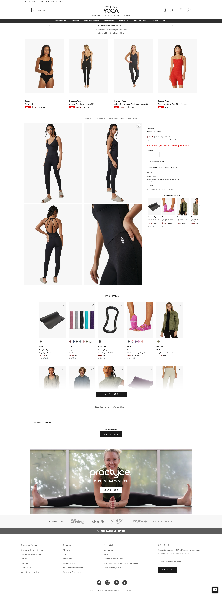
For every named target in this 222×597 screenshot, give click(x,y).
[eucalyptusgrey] (80, 341)
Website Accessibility (30, 572)
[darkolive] (87, 341)
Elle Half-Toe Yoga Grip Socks (167, 220)
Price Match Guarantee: (111, 25)
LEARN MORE (111, 490)
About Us (67, 550)
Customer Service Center (32, 550)
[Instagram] (107, 582)
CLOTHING (75, 21)
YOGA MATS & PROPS (91, 21)
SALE (164, 21)
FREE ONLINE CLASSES (112, 16)
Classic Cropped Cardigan (195, 220)
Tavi (192, 217)
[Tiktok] (125, 582)
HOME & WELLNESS (139, 21)
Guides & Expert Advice (31, 554)
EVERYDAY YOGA (30, 2)
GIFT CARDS (96, 16)
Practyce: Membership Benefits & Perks (121, 563)
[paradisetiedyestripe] (139, 341)
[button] (151, 226)
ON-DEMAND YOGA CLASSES (52, 2)
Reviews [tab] (37, 423)
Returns (24, 559)
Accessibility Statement (73, 568)
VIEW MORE (111, 394)
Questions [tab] (48, 423)
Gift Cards (108, 550)
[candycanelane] (132, 341)
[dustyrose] (84, 341)
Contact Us (26, 568)
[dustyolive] (158, 341)
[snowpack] (129, 341)
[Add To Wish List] (138, 126)
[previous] (50, 25)
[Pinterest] (117, 582)
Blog (106, 554)
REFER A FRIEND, (113, 531)
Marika (179, 217)
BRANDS (155, 21)
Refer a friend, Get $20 (113, 568)
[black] (41, 341)
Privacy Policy (69, 563)
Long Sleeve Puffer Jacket (182, 220)
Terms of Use (69, 559)
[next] (172, 25)
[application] (214, 589)
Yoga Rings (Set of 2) (105, 351)
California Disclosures (72, 572)
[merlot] (70, 341)
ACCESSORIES (109, 21)
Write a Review (112, 435)
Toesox (164, 217)
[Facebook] (99, 582)
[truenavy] (74, 341)
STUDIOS (127, 16)
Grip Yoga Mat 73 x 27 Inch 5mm (154, 220)
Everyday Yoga (152, 217)
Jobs (65, 554)
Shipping (25, 563)
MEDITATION (123, 21)
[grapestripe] (136, 341)
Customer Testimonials (113, 559)
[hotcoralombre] (142, 341)
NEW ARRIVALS (60, 21)
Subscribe (167, 570)
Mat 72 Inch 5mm (75, 351)
